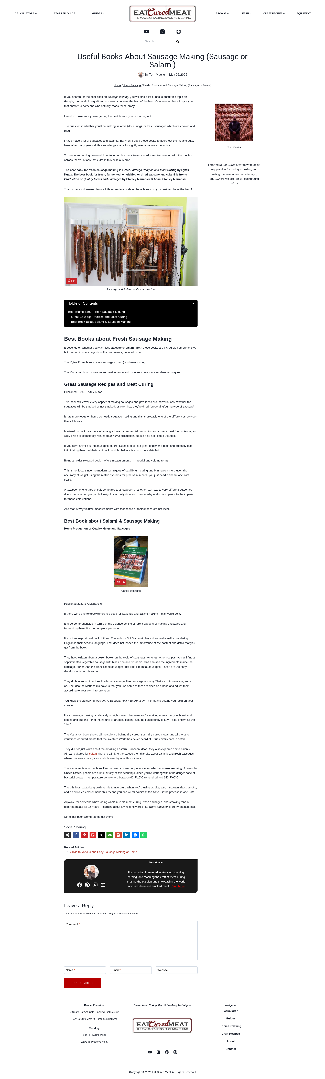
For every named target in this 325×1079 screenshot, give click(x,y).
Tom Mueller (157, 74)
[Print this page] (118, 835)
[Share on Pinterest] (84, 835)
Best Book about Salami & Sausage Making (101, 321)
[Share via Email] (109, 835)
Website (162, 970)
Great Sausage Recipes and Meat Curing (99, 316)
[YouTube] (146, 31)
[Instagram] (162, 31)
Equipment (304, 13)
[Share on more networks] (67, 835)
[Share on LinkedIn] (126, 835)
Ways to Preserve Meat (94, 1041)
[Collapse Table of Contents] (193, 303)
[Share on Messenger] (135, 835)
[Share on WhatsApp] (143, 835)
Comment (73, 924)
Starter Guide (64, 13)
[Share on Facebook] (76, 835)
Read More (178, 886)
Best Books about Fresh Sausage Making (96, 311)
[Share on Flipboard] (93, 835)
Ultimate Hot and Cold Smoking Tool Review (94, 1011)
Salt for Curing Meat (94, 1034)
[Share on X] (101, 835)
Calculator (231, 1010)
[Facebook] (166, 1052)
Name (70, 970)
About (231, 1041)
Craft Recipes (231, 1033)
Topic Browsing (230, 1026)
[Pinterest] (178, 31)
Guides (230, 1018)
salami (93, 753)
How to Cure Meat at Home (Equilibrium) (94, 1018)
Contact (230, 1049)
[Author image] (141, 75)
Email (116, 970)
